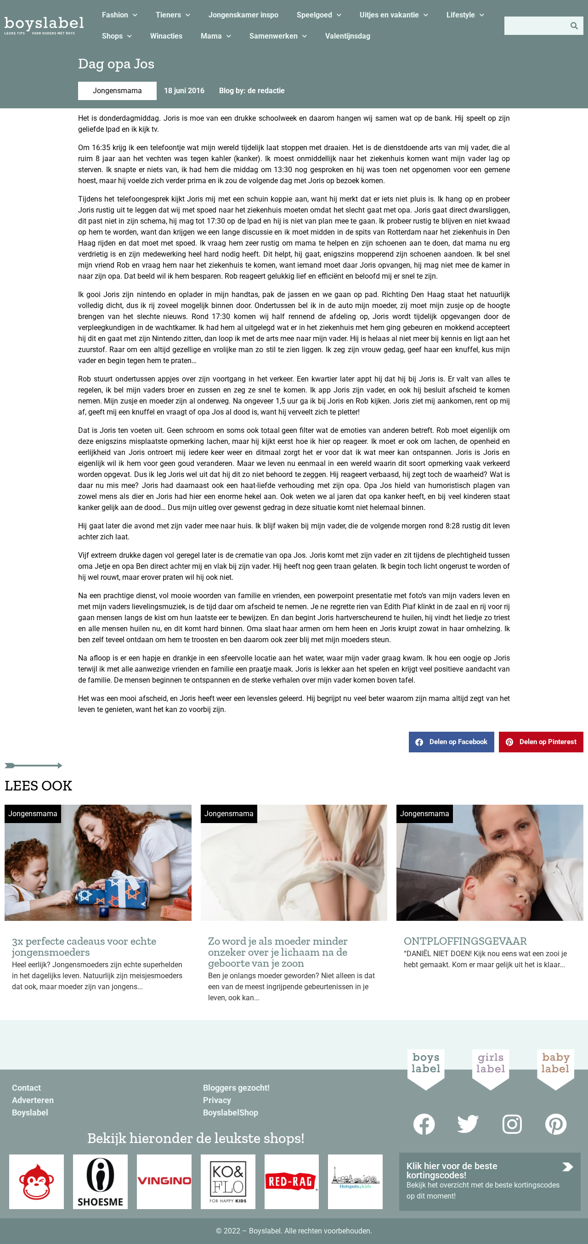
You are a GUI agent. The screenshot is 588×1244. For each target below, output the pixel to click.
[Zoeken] (574, 26)
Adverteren (33, 1100)
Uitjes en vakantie (389, 15)
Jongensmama (117, 90)
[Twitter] (468, 1124)
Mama (211, 36)
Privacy (217, 1100)
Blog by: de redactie (252, 90)
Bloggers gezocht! (236, 1088)
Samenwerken (273, 36)
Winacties (166, 36)
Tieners (168, 15)
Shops (112, 36)
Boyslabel (30, 1112)
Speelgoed (314, 15)
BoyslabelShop (230, 1112)
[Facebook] (424, 1124)
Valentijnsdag (347, 36)
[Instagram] (512, 1124)
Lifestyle (461, 15)
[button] (451, 742)
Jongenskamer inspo (243, 15)
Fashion (115, 15)
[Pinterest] (556, 1124)
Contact (26, 1088)
